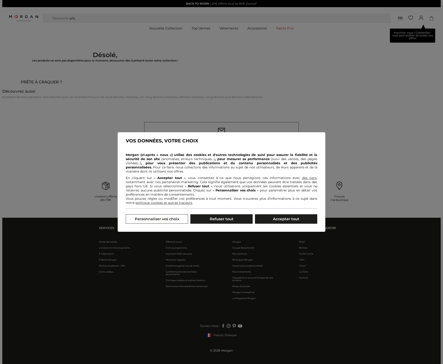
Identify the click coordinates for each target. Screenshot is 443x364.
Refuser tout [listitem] (221, 219)
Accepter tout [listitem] (286, 219)
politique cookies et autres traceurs (163, 203)
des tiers (309, 178)
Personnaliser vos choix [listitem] (157, 219)
